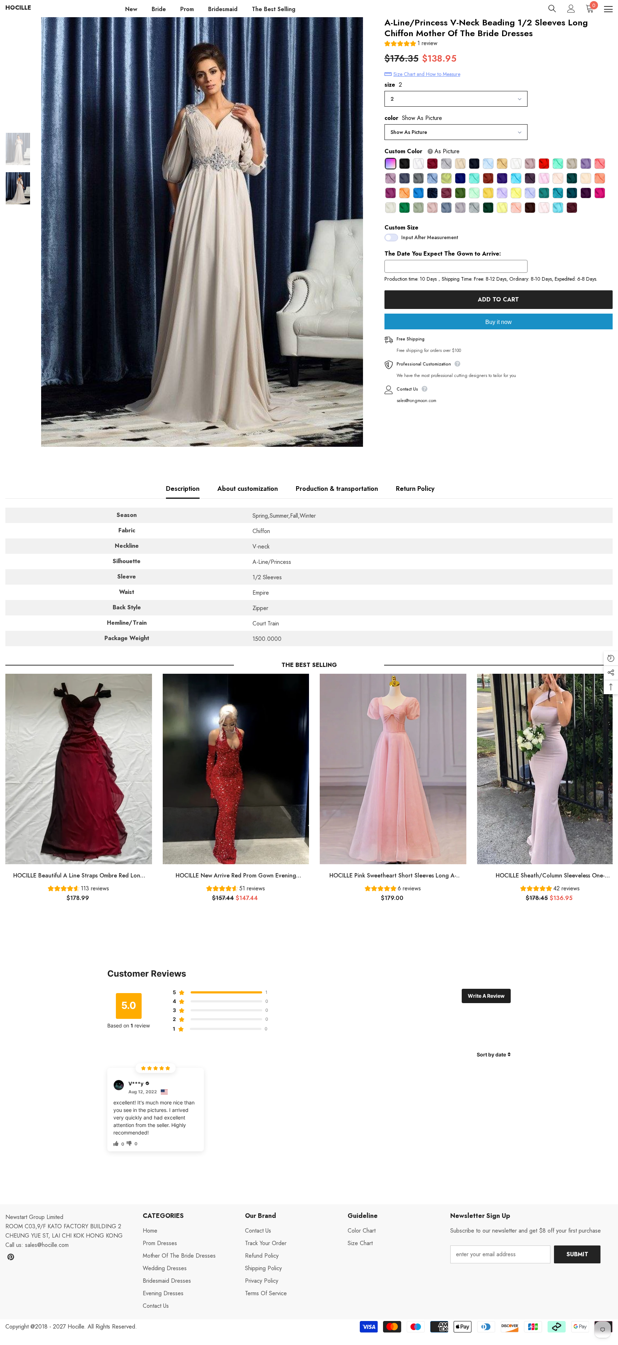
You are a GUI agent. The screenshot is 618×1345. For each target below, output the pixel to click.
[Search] (552, 8)
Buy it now (498, 322)
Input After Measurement (429, 237)
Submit (577, 1254)
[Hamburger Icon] (608, 9)
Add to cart (498, 299)
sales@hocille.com (47, 1245)
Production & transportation (337, 488)
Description (183, 488)
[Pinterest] (10, 1257)
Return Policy (415, 488)
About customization (247, 488)
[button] (410, 44)
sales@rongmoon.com (416, 400)
